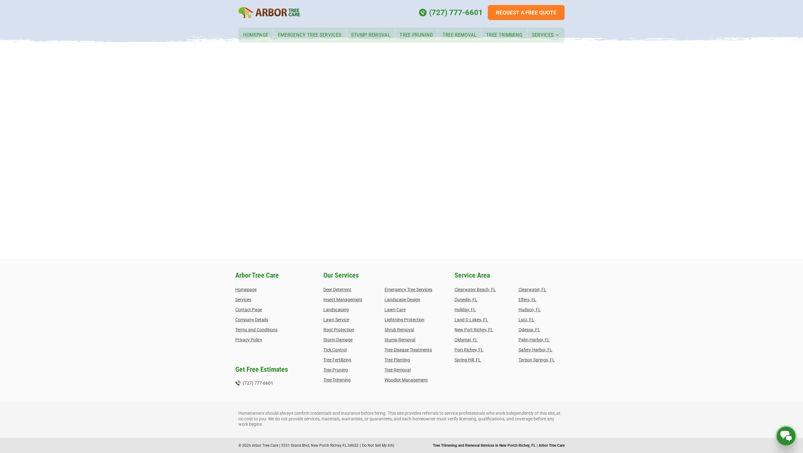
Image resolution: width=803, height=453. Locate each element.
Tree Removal (460, 35)
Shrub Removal (399, 329)
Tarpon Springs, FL (536, 359)
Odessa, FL (529, 329)
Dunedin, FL (466, 299)
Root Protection (338, 329)
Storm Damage (338, 339)
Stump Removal (370, 35)
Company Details (251, 319)
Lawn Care (395, 309)
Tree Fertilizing (337, 359)
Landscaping (336, 309)
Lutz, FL (526, 319)
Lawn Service (336, 319)
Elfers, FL (527, 299)
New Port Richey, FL (474, 329)
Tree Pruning (416, 35)
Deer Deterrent (337, 289)
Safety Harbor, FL (535, 349)
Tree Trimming (504, 35)
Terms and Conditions (256, 329)
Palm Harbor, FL (534, 339)
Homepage (256, 35)
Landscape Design (402, 299)
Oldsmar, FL (466, 339)
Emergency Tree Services (310, 35)
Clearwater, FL (532, 289)
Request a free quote (526, 12)
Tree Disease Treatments (408, 349)
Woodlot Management (406, 379)
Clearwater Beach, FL (475, 289)
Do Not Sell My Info (378, 445)
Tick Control (335, 349)
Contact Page (248, 309)
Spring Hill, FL (468, 359)
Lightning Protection (404, 319)
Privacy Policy (248, 339)
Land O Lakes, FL (471, 319)
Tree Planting (397, 359)
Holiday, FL (465, 309)
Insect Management (342, 299)
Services (543, 35)
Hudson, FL (529, 309)
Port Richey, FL (469, 349)
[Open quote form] (786, 436)
